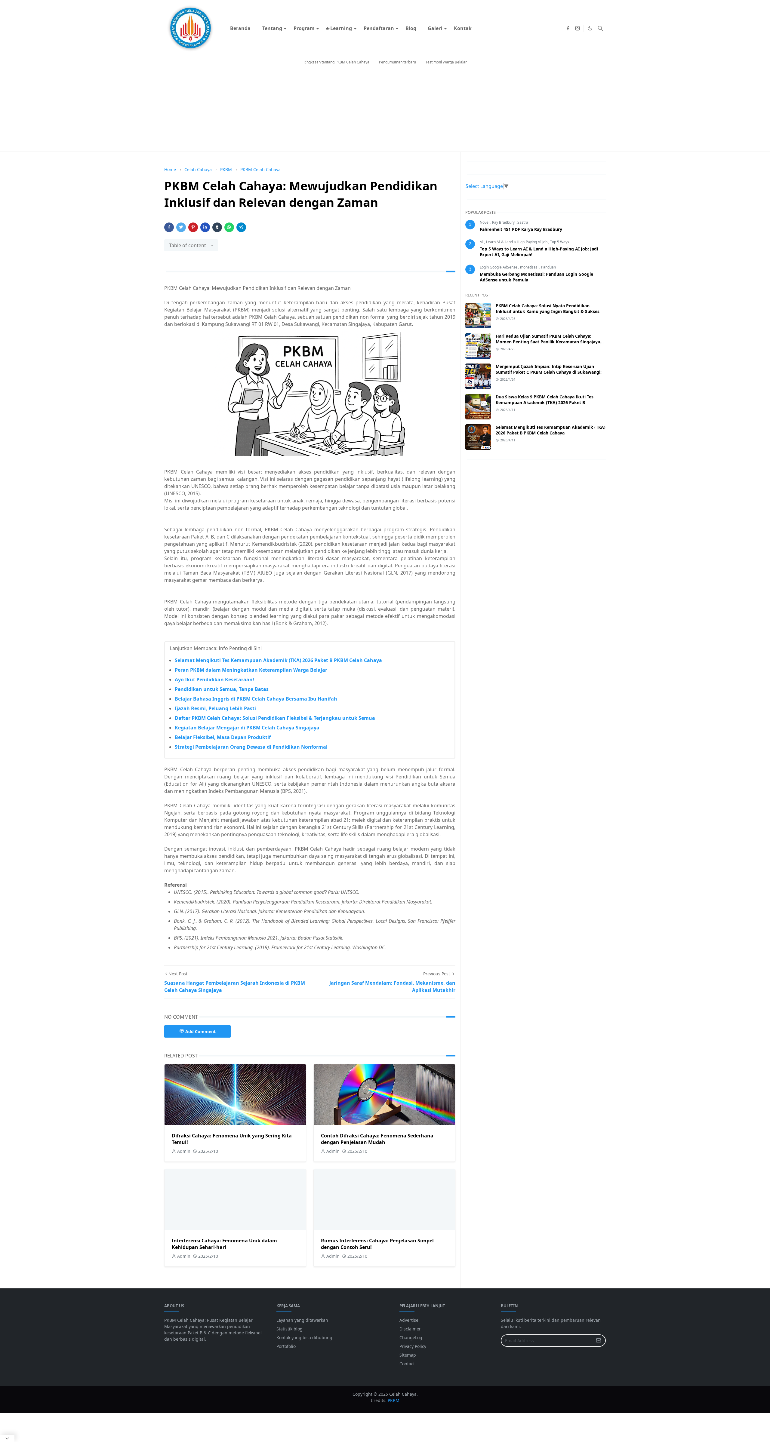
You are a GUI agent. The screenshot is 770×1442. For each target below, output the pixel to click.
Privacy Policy (412, 1346)
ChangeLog (410, 1337)
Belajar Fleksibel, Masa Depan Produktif (223, 737)
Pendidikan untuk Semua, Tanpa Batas (222, 689)
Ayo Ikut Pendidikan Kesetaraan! (214, 679)
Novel (485, 222)
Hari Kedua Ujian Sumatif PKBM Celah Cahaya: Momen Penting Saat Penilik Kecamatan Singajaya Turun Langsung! (548, 341)
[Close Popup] (7, 1438)
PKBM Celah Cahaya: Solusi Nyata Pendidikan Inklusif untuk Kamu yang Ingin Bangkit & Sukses (547, 308)
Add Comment (200, 1031)
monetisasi (529, 267)
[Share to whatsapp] (229, 227)
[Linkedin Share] (205, 227)
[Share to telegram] (241, 227)
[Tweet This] (181, 227)
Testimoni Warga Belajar (446, 62)
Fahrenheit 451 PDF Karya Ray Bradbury (521, 229)
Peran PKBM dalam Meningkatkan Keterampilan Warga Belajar (251, 670)
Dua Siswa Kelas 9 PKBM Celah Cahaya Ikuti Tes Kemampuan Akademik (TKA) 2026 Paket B (544, 399)
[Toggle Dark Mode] (590, 28)
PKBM (393, 1400)
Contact (407, 1364)
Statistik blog (289, 1329)
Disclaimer (410, 1329)
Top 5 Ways (559, 241)
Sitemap (407, 1355)
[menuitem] (240, 28)
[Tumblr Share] (217, 227)
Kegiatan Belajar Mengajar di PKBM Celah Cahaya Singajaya (247, 727)
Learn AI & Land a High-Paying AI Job (517, 241)
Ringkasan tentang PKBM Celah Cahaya (336, 62)
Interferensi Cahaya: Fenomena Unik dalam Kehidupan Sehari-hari (224, 1243)
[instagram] (577, 28)
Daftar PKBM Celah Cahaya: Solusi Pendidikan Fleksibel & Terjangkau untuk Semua (275, 718)
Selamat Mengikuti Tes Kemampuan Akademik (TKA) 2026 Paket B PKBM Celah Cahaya (278, 660)
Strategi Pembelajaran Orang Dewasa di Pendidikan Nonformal (251, 747)
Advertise (408, 1320)
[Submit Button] (598, 1340)
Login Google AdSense (499, 267)
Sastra (522, 222)
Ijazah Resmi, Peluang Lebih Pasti (215, 708)
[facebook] (568, 28)
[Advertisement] (385, 109)
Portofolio (286, 1346)
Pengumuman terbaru (397, 62)
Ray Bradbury (504, 222)
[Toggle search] (600, 28)
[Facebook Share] (169, 227)
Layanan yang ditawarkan (302, 1320)
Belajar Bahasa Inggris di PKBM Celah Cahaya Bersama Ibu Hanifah (256, 698)
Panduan (548, 267)
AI (482, 241)
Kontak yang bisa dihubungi (305, 1337)
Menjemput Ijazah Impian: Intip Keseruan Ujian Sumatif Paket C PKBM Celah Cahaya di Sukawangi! (549, 369)
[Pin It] (193, 227)
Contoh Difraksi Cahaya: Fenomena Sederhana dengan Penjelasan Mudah (377, 1139)
